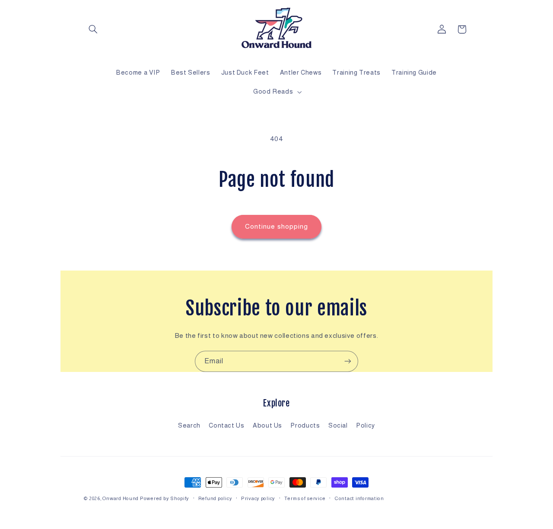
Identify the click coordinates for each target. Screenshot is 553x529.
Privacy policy (258, 498)
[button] (93, 29)
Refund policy (215, 498)
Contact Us (226, 425)
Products (305, 425)
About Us (267, 425)
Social (338, 425)
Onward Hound (120, 498)
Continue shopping (276, 226)
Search (189, 425)
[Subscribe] (348, 361)
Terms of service (305, 498)
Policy (365, 425)
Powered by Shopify (164, 498)
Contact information (359, 498)
